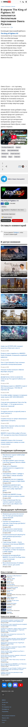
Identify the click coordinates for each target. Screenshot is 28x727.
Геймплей (17, 156)
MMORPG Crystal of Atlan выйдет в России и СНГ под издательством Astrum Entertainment (12, 306)
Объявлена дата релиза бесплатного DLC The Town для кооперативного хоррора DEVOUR (13, 515)
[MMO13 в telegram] (14, 181)
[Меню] (2, 1)
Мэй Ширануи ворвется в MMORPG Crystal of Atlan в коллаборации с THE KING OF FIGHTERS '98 (14, 388)
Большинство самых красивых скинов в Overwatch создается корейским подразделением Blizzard (13, 639)
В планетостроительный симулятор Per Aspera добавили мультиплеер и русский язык (14, 536)
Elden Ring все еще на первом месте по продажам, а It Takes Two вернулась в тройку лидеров (14, 549)
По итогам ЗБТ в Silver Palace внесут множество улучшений (13, 660)
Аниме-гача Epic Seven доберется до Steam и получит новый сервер (12, 651)
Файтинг (18, 147)
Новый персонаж (15, 153)
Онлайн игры (5, 702)
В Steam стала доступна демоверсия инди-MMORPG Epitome (12, 673)
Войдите (16, 232)
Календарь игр (5, 709)
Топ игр (3, 704)
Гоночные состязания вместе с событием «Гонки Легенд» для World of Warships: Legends (14, 523)
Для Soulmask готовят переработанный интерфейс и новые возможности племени (14, 625)
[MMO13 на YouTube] (20, 685)
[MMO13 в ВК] (4, 685)
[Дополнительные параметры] (26, 166)
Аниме (3, 150)
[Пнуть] (2, 169)
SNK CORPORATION (13, 150)
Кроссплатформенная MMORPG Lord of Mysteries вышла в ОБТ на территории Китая (13, 664)
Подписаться (17, 220)
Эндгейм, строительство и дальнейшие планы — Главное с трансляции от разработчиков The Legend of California (14, 322)
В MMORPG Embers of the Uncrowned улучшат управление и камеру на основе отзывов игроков (12, 442)
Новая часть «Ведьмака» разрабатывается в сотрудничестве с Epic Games (13, 468)
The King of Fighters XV (9, 33)
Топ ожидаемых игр (6, 707)
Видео (10, 156)
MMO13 (4, 700)
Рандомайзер (5, 711)
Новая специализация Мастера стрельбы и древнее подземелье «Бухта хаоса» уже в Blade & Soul (12, 501)
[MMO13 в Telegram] (9, 685)
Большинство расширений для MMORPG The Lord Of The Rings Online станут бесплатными (14, 557)
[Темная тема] (23, 2)
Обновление (5, 153)
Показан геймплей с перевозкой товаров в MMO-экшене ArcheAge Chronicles (13, 647)
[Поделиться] (6, 166)
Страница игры (6, 220)
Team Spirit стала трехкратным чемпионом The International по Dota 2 (13, 634)
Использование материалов (8, 715)
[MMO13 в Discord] (15, 685)
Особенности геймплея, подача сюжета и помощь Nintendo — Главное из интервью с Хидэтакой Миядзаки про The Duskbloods (14, 257)
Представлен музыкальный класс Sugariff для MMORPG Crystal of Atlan (12, 643)
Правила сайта (5, 718)
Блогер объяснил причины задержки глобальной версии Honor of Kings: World (13, 656)
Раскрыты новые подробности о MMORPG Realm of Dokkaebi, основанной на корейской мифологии (14, 355)
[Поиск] (21, 2)
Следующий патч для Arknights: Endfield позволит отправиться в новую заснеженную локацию (13, 669)
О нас (3, 722)
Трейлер (4, 156)
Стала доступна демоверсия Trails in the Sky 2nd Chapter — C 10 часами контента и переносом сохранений (13, 404)
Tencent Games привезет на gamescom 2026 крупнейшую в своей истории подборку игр (12, 620)
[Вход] (26, 2)
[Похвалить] (2, 163)
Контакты (4, 720)
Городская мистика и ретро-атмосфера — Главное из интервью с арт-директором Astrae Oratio (14, 274)
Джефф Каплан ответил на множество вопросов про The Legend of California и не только (14, 290)
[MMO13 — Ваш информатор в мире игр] (7, 2)
